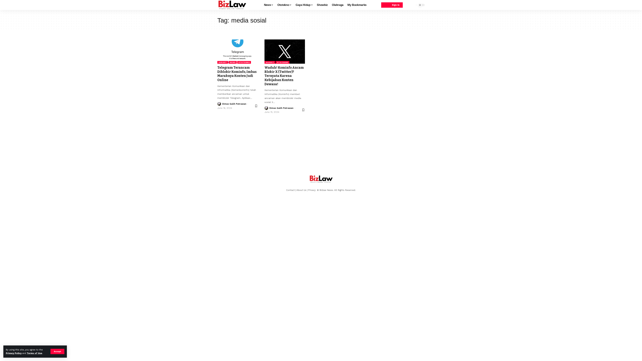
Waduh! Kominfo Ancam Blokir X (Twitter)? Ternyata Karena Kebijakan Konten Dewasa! (284, 76)
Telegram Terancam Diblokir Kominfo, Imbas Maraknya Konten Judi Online (237, 74)
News (233, 62)
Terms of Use (34, 353)
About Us (301, 190)
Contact (290, 190)
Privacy (312, 190)
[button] (57, 351)
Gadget (223, 62)
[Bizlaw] (232, 5)
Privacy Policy (14, 353)
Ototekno (244, 62)
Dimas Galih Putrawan (234, 104)
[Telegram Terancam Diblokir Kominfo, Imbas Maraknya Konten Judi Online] (237, 51)
